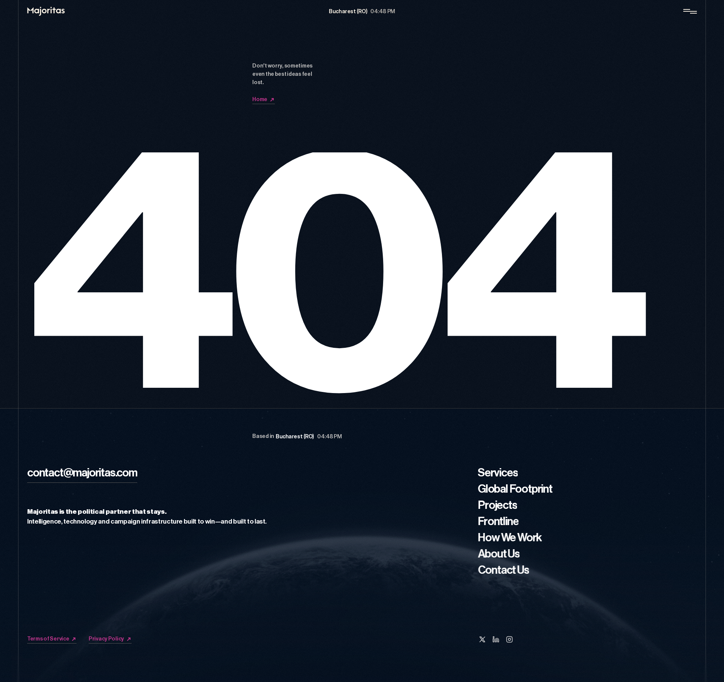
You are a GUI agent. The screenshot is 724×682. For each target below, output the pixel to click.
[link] (82, 474)
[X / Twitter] (482, 639)
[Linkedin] (495, 639)
